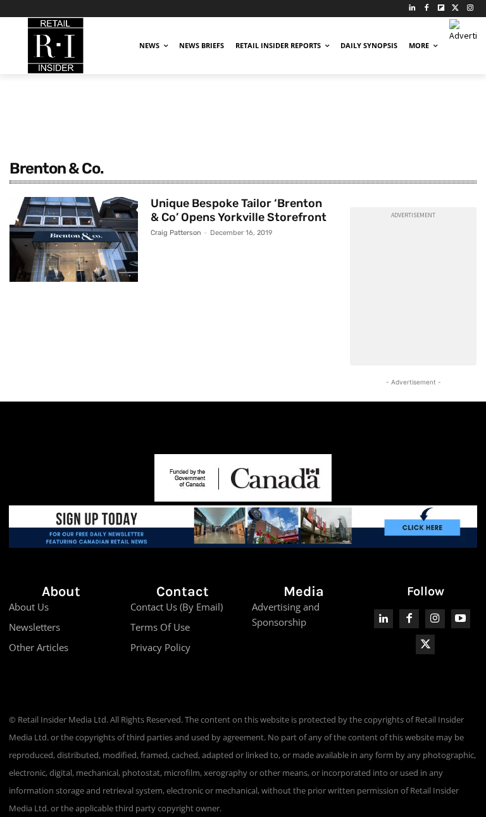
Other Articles (38, 647)
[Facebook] (427, 8)
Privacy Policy (160, 647)
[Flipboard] (441, 8)
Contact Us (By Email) (176, 606)
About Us (29, 606)
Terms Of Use (160, 627)
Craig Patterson (176, 233)
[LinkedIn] (412, 8)
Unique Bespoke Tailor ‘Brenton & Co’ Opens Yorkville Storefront (239, 210)
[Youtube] (461, 619)
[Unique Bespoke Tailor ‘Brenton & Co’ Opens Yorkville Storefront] (73, 239)
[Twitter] (455, 8)
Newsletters (34, 627)
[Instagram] (470, 8)
